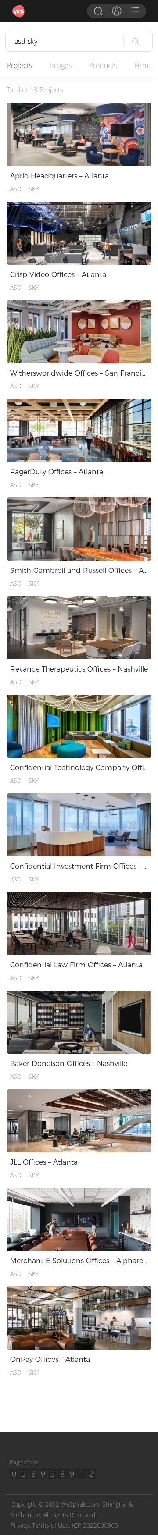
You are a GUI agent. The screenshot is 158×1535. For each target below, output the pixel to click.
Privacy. (20, 1525)
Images (61, 65)
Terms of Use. (51, 1525)
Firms (142, 65)
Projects (19, 65)
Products (103, 65)
